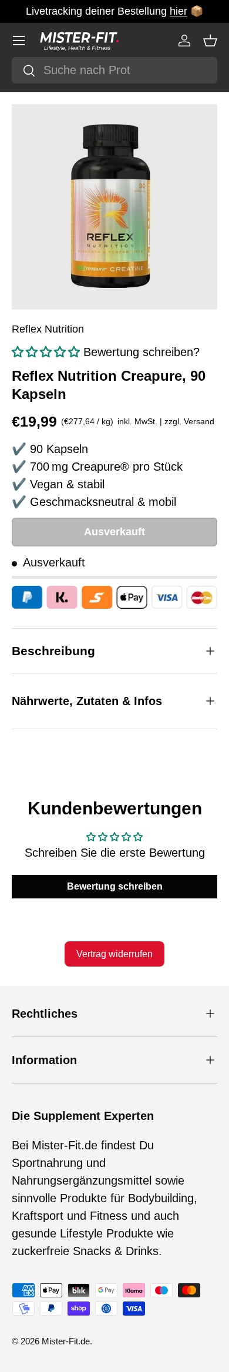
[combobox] (114, 70)
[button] (210, 40)
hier (178, 11)
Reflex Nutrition (48, 329)
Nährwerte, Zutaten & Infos (87, 701)
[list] (114, 207)
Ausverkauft (114, 532)
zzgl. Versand (189, 421)
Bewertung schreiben (115, 886)
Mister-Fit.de (66, 1341)
